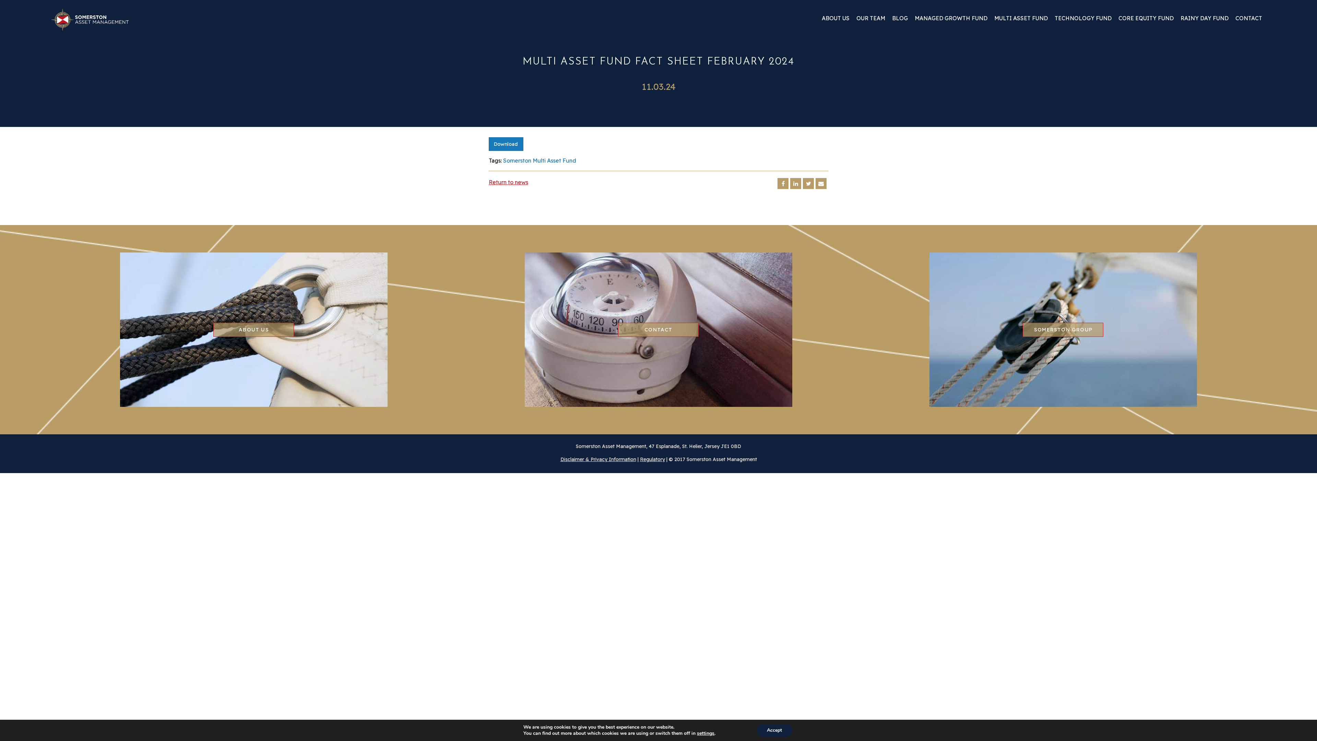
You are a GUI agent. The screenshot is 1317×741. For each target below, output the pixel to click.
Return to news (508, 182)
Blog (900, 18)
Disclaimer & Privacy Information (598, 459)
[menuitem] (835, 20)
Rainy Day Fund (1204, 18)
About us (836, 18)
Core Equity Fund (1146, 18)
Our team (870, 18)
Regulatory (652, 459)
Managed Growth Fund (951, 18)
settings (705, 733)
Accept (774, 730)
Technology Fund (1083, 18)
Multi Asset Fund (1021, 18)
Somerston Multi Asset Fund (539, 160)
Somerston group (1063, 329)
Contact (1248, 18)
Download (506, 144)
